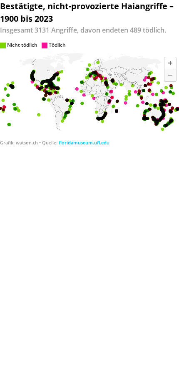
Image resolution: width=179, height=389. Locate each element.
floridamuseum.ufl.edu (84, 142)
